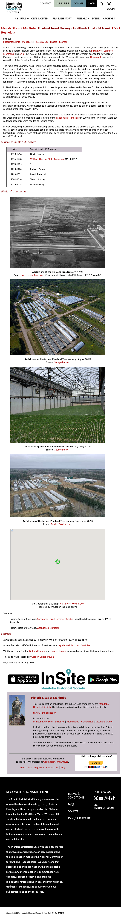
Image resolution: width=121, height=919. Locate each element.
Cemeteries (87, 722)
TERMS (61, 913)
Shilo (22, 54)
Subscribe (62, 3)
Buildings (59, 722)
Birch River (96, 51)
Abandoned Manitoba (48, 628)
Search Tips (26, 767)
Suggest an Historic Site (46, 767)
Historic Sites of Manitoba (18, 28)
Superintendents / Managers (17, 42)
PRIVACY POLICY (49, 913)
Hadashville (96, 57)
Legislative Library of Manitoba (74, 645)
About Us (20, 18)
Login (111, 8)
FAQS (71, 804)
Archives (109, 18)
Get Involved (39, 18)
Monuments (73, 722)
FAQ (62, 767)
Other (110, 722)
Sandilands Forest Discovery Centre (55, 619)
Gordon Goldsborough (62, 524)
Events (96, 18)
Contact (46, 3)
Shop (91, 3)
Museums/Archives (43, 722)
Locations (100, 722)
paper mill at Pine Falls (68, 118)
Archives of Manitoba (33, 275)
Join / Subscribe (79, 818)
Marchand (8, 54)
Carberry (108, 51)
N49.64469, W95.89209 (72, 604)
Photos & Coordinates (46, 42)
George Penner (61, 362)
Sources (63, 42)
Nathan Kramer (37, 651)
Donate (79, 3)
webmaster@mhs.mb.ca (55, 762)
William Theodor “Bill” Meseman (47, 159)
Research (83, 18)
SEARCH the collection (44, 713)
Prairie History (62, 18)
